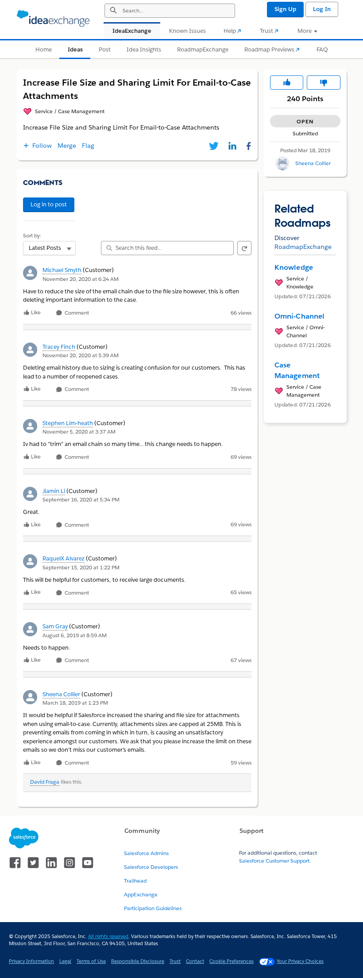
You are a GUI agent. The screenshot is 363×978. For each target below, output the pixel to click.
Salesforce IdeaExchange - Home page (53, 18)
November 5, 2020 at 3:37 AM (79, 431)
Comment (76, 313)
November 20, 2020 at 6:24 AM (80, 279)
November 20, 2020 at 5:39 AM (80, 355)
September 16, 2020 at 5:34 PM (81, 499)
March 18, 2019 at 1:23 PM (75, 702)
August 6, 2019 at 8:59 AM (74, 635)
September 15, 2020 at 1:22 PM (81, 567)
